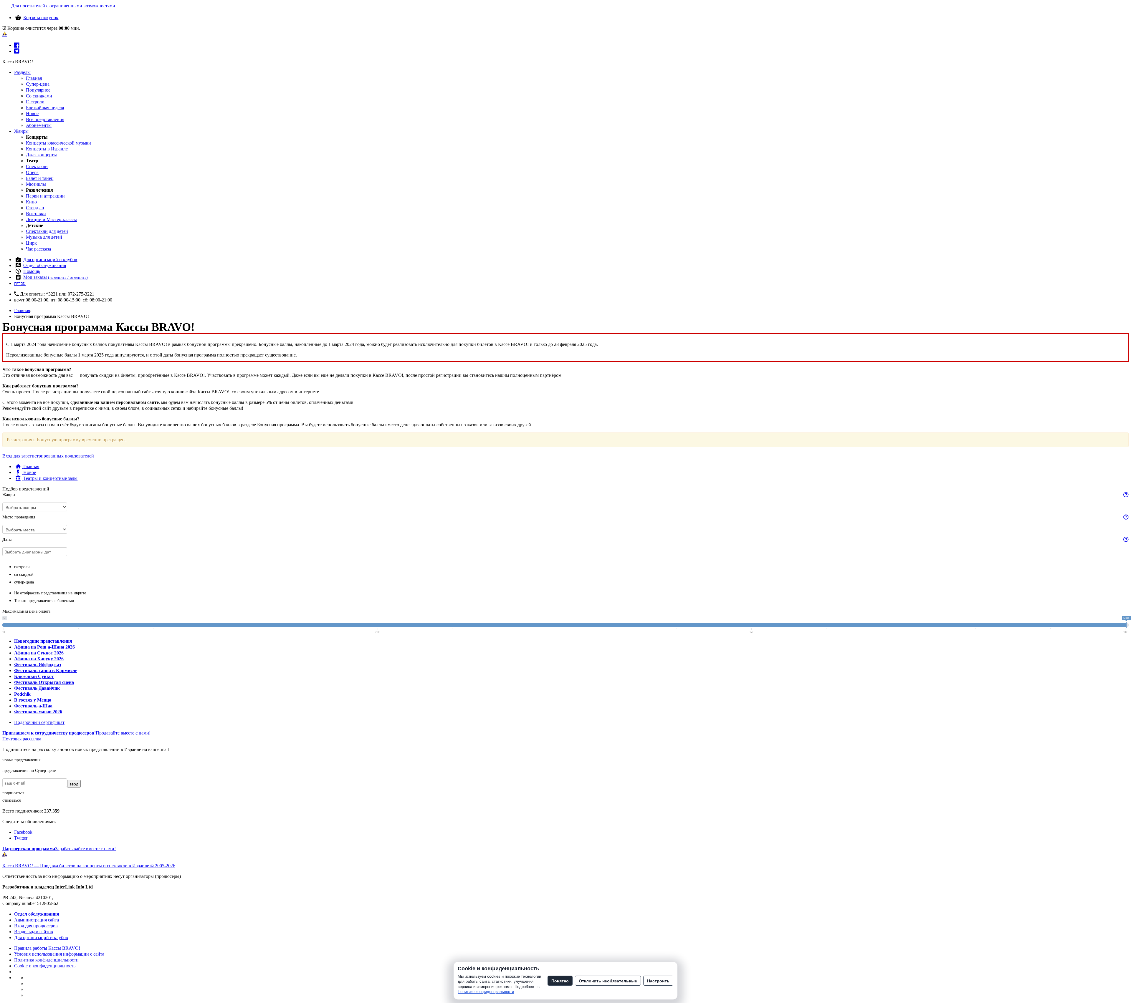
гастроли (22, 567)
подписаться (13, 793)
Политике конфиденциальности (486, 991)
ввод (74, 784)
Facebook (23, 832)
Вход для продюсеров (36, 925)
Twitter (20, 837)
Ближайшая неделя (45, 107)
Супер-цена (37, 84)
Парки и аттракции (45, 195)
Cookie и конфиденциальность (44, 965)
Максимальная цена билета (26, 611)
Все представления (45, 119)
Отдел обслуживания (44, 265)
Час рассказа (38, 248)
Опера (32, 172)
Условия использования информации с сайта (59, 953)
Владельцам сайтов (33, 931)
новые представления (21, 760)
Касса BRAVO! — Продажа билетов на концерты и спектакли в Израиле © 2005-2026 (88, 865)
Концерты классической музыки (58, 142)
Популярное (38, 89)
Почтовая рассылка (21, 738)
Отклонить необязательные (608, 981)
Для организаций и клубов (50, 259)
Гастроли (35, 101)
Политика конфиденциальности (46, 959)
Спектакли (37, 166)
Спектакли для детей (47, 231)
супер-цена (24, 582)
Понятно (560, 981)
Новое (32, 113)
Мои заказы (55, 277)
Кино (31, 201)
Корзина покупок (40, 17)
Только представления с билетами (44, 601)
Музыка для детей (44, 237)
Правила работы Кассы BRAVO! (47, 948)
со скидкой (24, 574)
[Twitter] (16, 51)
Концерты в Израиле (47, 148)
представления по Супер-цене (29, 770)
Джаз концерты (41, 154)
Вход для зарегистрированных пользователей (48, 455)
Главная (34, 78)
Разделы (22, 72)
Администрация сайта (36, 919)
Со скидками (39, 95)
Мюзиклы (36, 184)
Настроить (658, 981)
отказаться (11, 800)
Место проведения (18, 517)
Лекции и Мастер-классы (51, 219)
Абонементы (39, 125)
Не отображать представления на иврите (50, 593)
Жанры (21, 131)
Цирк (31, 243)
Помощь (31, 271)
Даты (6, 539)
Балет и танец (40, 178)
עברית (20, 283)
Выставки (36, 213)
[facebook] (16, 45)
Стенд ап (35, 207)
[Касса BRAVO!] (4, 34)
